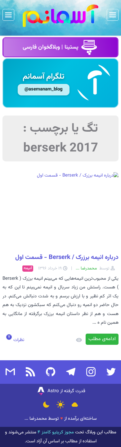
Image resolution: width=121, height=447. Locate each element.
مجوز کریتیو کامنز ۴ (55, 432)
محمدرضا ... (36, 418)
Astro (53, 391)
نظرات (18, 340)
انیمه (28, 268)
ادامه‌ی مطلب (102, 339)
